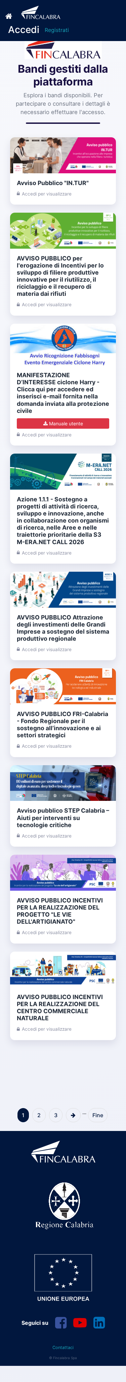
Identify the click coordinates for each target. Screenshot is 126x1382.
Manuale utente (65, 423)
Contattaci (63, 1347)
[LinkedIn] (99, 1323)
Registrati (57, 30)
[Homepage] (33, 12)
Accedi (23, 29)
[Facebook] (61, 1323)
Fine (97, 1115)
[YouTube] (80, 1323)
